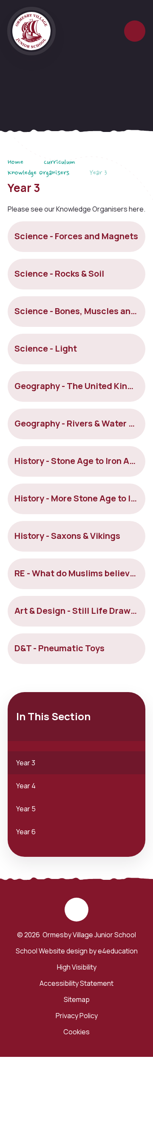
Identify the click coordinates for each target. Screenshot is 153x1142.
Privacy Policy (77, 1015)
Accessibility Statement (76, 983)
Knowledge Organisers (38, 173)
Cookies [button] (76, 1031)
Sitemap (77, 999)
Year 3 (98, 173)
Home (15, 162)
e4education (118, 951)
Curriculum (59, 162)
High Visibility (76, 967)
